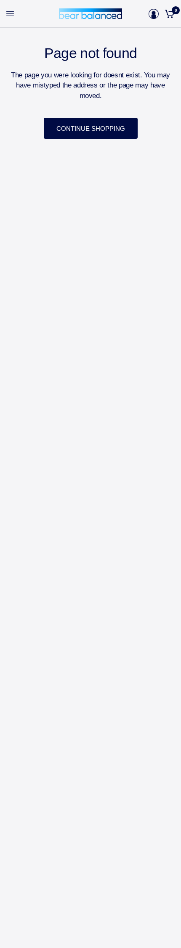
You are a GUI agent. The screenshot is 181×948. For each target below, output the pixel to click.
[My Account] (154, 13)
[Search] (143, 13)
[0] (168, 13)
